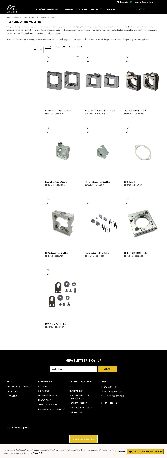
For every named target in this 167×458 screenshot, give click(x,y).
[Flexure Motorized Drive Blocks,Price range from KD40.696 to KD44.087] (103, 223)
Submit (107, 369)
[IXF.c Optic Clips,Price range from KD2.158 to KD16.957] (142, 152)
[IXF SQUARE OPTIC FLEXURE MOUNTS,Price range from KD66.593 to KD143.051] (103, 81)
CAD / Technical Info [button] (83, 439)
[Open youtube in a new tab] (111, 402)
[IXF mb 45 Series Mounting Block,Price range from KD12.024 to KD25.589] (103, 152)
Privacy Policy (37, 453)
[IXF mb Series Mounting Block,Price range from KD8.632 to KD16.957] (63, 223)
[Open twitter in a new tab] (117, 402)
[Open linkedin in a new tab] (106, 402)
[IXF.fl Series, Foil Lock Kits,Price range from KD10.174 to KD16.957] (63, 294)
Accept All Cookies (152, 451)
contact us (47, 39)
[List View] (41, 50)
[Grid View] (35, 50)
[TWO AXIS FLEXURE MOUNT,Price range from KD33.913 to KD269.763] (142, 81)
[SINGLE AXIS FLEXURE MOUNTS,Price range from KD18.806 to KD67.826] (142, 223)
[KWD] (157, 2)
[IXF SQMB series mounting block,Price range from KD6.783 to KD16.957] (63, 81)
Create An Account (148, 2)
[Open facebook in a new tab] (101, 402)
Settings (120, 451)
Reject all (133, 451)
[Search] (137, 9)
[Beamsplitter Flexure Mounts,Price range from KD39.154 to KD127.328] (63, 152)
